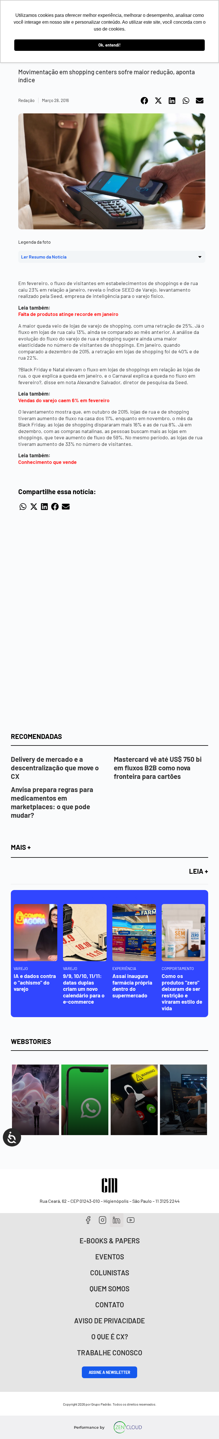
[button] (144, 100)
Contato (109, 1304)
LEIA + (198, 871)
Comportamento (178, 968)
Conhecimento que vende (48, 462)
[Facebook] (88, 1220)
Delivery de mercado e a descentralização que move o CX (55, 767)
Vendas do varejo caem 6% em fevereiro (64, 400)
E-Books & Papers (110, 1240)
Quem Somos (109, 1288)
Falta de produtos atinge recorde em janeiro (68, 314)
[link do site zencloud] (127, 1427)
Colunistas (109, 1272)
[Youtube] (131, 1220)
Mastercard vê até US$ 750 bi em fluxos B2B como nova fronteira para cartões (158, 767)
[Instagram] (103, 1220)
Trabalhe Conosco (109, 1352)
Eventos (109, 1256)
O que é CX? (109, 1336)
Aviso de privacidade (109, 1320)
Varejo (21, 968)
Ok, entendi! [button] (109, 45)
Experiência (124, 968)
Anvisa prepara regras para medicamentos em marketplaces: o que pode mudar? (52, 802)
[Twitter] (117, 1220)
